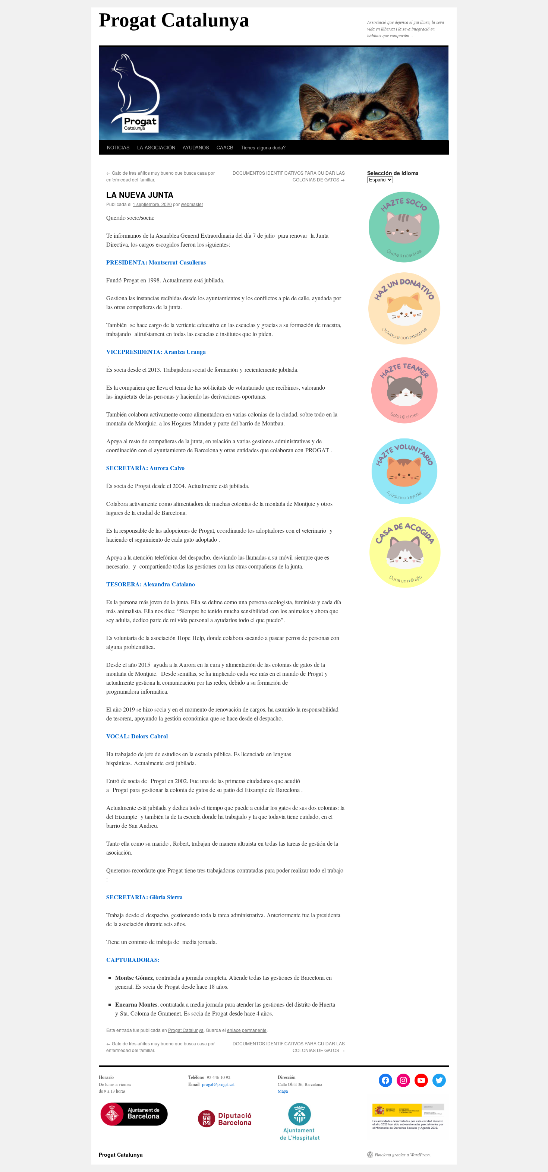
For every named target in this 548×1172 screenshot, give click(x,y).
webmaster (192, 204)
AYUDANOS (196, 147)
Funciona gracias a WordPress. (403, 1154)
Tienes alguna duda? (263, 147)
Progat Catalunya (174, 20)
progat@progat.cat (218, 1084)
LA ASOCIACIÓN (156, 147)
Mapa (283, 1091)
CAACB (225, 147)
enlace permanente (247, 1030)
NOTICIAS (118, 147)
